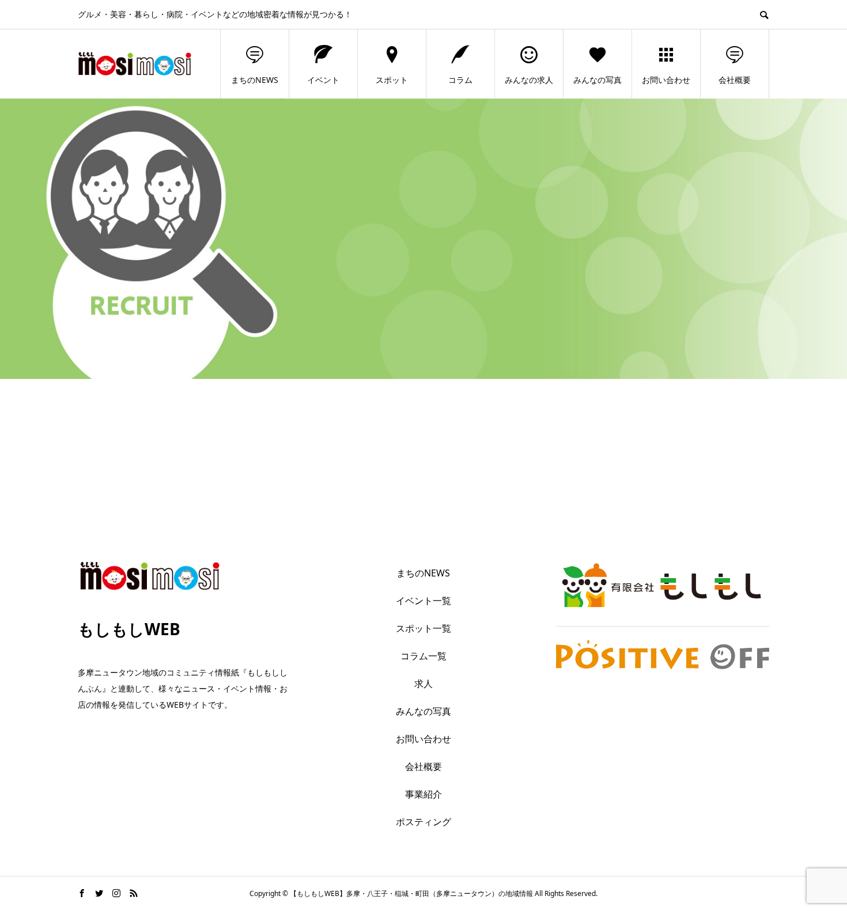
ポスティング (423, 821)
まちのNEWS (254, 79)
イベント (323, 79)
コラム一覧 (423, 656)
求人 (423, 683)
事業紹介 (423, 794)
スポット (392, 79)
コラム (460, 79)
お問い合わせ (666, 79)
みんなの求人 (529, 79)
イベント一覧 (423, 600)
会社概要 (735, 79)
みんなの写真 (597, 79)
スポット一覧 (423, 628)
